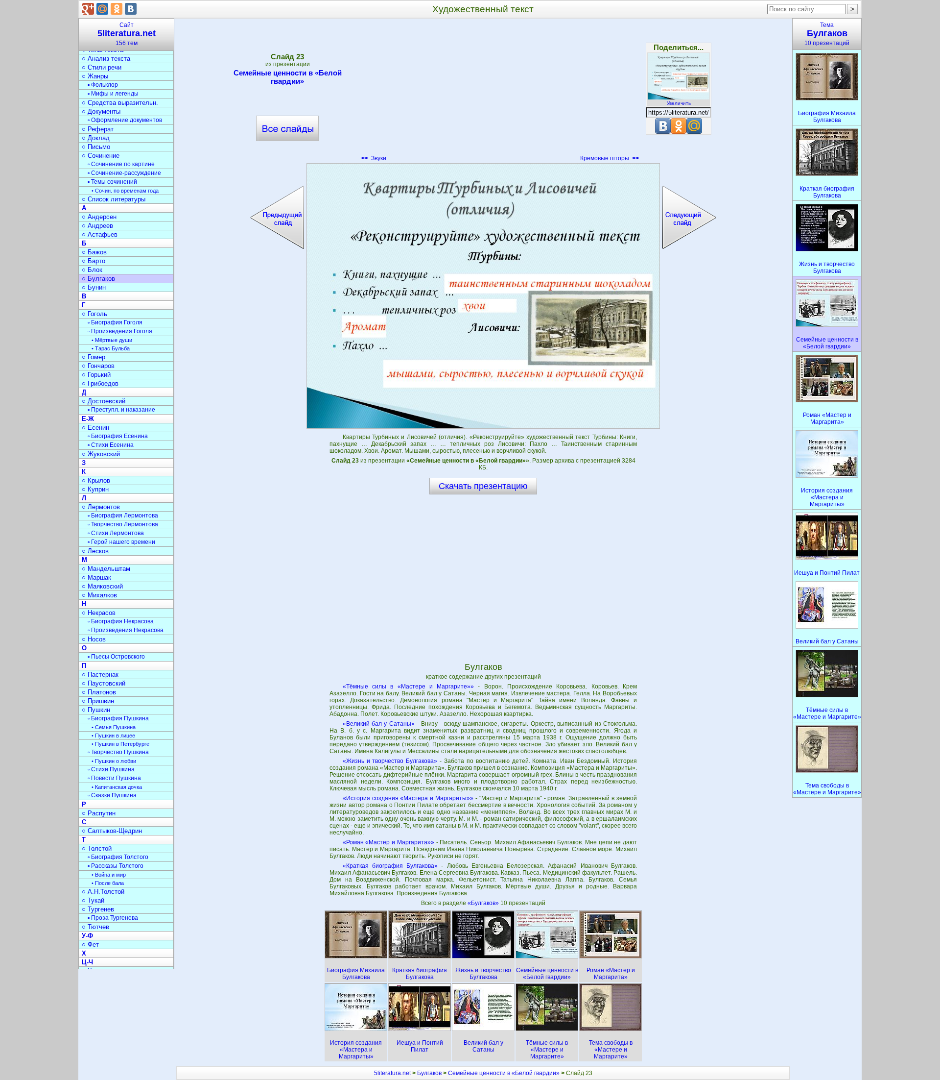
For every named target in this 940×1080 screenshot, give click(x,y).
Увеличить (679, 103)
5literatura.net (392, 1073)
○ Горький (96, 374)
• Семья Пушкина (114, 727)
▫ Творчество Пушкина (118, 752)
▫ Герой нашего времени (121, 542)
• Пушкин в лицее (113, 735)
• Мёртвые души (112, 340)
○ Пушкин (96, 709)
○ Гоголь (94, 314)
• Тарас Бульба (111, 348)
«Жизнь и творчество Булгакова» (390, 761)
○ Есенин (95, 427)
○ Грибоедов (100, 383)
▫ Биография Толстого (118, 857)
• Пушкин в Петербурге (120, 744)
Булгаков (429, 1073)
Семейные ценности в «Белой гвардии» (288, 77)
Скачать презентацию (483, 486)
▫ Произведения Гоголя (120, 331)
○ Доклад (96, 138)
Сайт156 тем (126, 34)
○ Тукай (93, 900)
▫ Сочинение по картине (121, 164)
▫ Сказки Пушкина (112, 795)
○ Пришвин (98, 701)
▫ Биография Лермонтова (123, 515)
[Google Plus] (88, 9)
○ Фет (90, 944)
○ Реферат (98, 129)
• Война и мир (109, 875)
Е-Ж (88, 418)
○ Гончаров (98, 365)
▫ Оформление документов (125, 120)
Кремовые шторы (609, 158)
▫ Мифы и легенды (113, 93)
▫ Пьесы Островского (116, 656)
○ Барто (93, 261)
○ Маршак (96, 577)
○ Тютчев (95, 927)
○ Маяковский (102, 586)
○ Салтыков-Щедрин (112, 831)
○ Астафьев (100, 234)
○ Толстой (97, 848)
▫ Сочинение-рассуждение (124, 173)
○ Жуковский (101, 454)
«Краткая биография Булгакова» (390, 865)
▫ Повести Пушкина (114, 778)
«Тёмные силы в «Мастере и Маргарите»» (408, 686)
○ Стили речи (101, 67)
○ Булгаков (98, 278)
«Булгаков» (484, 903)
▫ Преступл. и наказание (121, 409)
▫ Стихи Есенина (111, 445)
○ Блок (92, 269)
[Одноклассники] (116, 9)
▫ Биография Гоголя (115, 322)
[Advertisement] (483, 93)
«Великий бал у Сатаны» (379, 723)
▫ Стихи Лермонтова (116, 533)
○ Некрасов (99, 612)
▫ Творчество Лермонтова (123, 524)
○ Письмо (96, 146)
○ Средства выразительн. (120, 102)
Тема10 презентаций (826, 34)
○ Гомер (93, 357)
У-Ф (87, 935)
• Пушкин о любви (114, 761)
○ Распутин (99, 813)
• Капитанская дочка (117, 787)
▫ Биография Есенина (118, 436)
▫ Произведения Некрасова (126, 630)
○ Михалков (99, 595)
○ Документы (101, 111)
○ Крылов (96, 480)
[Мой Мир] (102, 9)
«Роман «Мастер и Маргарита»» (388, 842)
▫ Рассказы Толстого (115, 865)
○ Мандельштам (106, 568)
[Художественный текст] (483, 296)
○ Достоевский (103, 401)
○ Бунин (94, 287)
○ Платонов (99, 692)
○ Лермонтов (101, 507)
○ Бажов (94, 252)
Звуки (373, 158)
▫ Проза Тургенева (113, 917)
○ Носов (94, 639)
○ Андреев (97, 225)
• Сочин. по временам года (125, 191)
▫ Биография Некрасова (121, 621)
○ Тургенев (98, 909)
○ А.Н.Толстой (103, 891)
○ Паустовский (103, 683)
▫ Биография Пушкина (118, 718)
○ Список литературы (113, 199)
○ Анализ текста (106, 58)
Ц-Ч (87, 962)
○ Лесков (95, 551)
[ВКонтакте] (131, 9)
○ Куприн (95, 489)
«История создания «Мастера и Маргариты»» (408, 798)
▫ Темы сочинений (112, 181)
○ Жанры (95, 76)
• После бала (108, 883)
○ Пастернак (100, 674)
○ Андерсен (99, 217)
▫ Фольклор (103, 84)
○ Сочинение (100, 155)
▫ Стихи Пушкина (111, 769)
